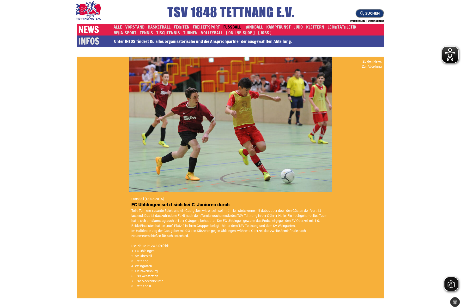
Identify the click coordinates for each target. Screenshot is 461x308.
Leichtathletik (342, 27)
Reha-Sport (125, 33)
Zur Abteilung (372, 66)
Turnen (190, 33)
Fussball (232, 27)
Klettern (315, 27)
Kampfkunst (278, 27)
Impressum (357, 21)
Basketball (159, 27)
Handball (253, 27)
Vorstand (135, 27)
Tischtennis (168, 33)
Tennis (146, 33)
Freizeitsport (206, 27)
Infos (88, 41)
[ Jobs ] (265, 33)
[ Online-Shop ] (240, 33)
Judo (298, 27)
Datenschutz (376, 21)
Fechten (181, 27)
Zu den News (372, 61)
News (88, 30)
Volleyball (212, 33)
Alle (118, 27)
